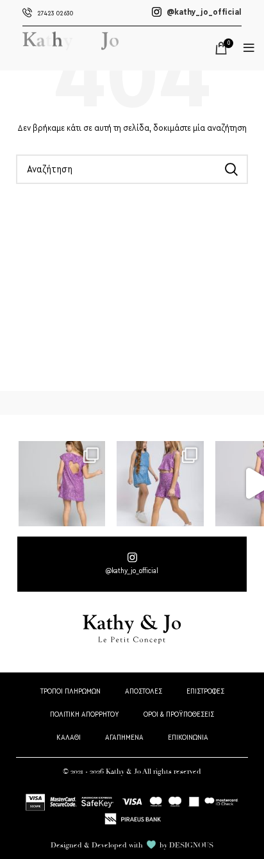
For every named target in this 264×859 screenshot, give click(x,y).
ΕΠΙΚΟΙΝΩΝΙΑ (188, 737)
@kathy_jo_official (203, 12)
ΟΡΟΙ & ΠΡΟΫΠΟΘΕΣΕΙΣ (179, 714)
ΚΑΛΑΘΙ (68, 737)
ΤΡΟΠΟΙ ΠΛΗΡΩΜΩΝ (70, 691)
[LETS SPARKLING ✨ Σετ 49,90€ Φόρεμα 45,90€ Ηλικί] (61, 483)
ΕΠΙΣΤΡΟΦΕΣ (205, 691)
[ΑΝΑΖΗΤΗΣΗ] (231, 169)
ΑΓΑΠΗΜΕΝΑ (124, 737)
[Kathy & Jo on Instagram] (132, 564)
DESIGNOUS (191, 844)
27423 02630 (55, 13)
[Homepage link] (70, 57)
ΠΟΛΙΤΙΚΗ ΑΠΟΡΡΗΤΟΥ (84, 714)
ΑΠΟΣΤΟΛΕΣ (143, 691)
